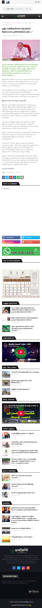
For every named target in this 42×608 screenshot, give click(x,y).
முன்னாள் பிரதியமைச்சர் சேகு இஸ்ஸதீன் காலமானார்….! (22, 485)
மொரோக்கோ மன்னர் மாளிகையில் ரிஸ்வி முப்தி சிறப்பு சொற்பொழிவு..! (24, 443)
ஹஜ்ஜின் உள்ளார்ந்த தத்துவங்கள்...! (21, 389)
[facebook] (11, 237)
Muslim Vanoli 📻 (26, 605)
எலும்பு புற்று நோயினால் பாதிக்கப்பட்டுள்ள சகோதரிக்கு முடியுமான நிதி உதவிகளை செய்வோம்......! (22, 328)
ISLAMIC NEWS (10, 172)
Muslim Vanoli (7, 35)
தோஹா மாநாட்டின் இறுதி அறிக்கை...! (21, 528)
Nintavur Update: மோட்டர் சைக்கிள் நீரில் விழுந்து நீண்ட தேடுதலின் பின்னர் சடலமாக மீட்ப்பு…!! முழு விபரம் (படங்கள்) (23, 461)
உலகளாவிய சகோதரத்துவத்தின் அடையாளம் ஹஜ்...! (25, 372)
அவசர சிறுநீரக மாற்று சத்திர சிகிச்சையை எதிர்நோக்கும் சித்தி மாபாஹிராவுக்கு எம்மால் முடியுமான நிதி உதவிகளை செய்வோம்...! (23, 310)
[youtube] (31, 242)
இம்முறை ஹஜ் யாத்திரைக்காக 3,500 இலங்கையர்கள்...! (21, 381)
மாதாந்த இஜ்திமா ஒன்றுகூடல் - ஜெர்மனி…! (23, 433)
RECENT (9, 23)
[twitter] (31, 237)
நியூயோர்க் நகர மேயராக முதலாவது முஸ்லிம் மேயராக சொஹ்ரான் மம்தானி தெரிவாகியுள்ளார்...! (25, 509)
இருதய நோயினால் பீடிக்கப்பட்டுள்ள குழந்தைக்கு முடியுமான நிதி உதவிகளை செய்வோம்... (24, 319)
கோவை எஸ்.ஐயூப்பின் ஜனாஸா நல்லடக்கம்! (23, 493)
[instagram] (11, 242)
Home (4, 23)
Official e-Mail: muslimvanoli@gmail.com (21, 602)
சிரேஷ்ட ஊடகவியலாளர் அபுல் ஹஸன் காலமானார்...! (21, 476)
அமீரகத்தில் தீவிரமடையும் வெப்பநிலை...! (22, 537)
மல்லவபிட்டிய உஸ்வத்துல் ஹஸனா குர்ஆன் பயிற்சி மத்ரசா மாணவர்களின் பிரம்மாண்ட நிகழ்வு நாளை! (24, 451)
